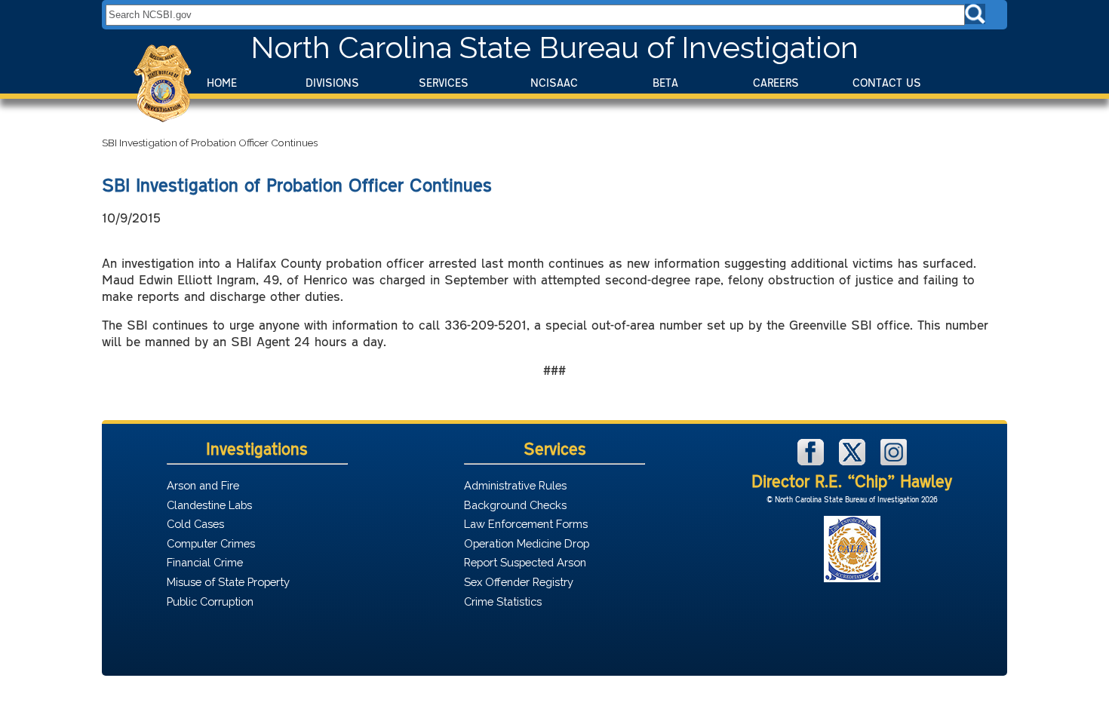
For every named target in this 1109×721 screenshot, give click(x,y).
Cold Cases (195, 523)
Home (222, 82)
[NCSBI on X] (854, 461)
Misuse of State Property (228, 581)
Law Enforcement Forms (526, 523)
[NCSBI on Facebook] (812, 461)
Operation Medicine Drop (526, 543)
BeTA (665, 82)
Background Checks (515, 505)
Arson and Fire (203, 485)
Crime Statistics (503, 601)
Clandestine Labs (209, 505)
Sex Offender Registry (518, 581)
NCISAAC (554, 82)
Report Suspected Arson (525, 562)
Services (443, 82)
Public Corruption (210, 601)
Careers (776, 82)
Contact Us (886, 82)
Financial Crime (205, 562)
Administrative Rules (515, 485)
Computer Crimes (211, 543)
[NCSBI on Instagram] (893, 461)
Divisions (332, 82)
